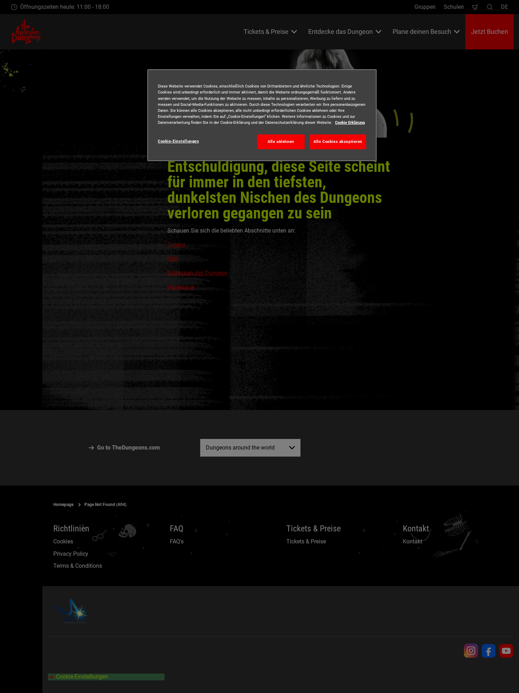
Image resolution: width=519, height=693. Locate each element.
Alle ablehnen (281, 141)
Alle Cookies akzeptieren (338, 141)
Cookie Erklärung (350, 122)
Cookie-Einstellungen (178, 141)
